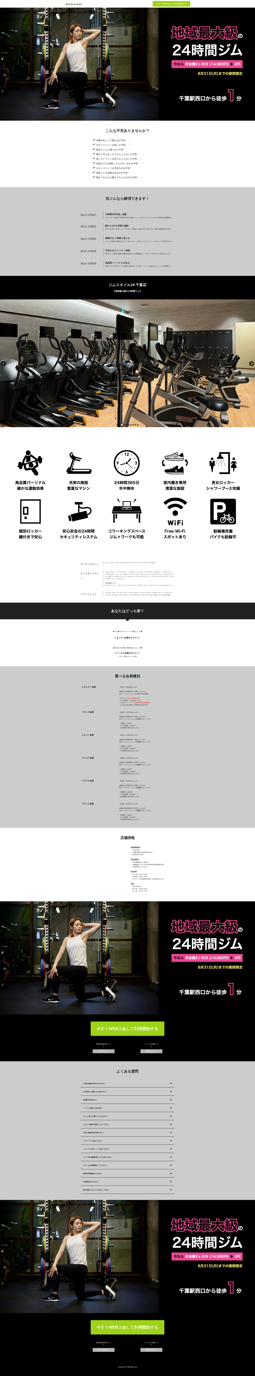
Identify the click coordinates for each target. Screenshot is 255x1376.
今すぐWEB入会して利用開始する (171, 4)
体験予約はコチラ (151, 1051)
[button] (117, 425)
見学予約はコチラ (103, 1051)
